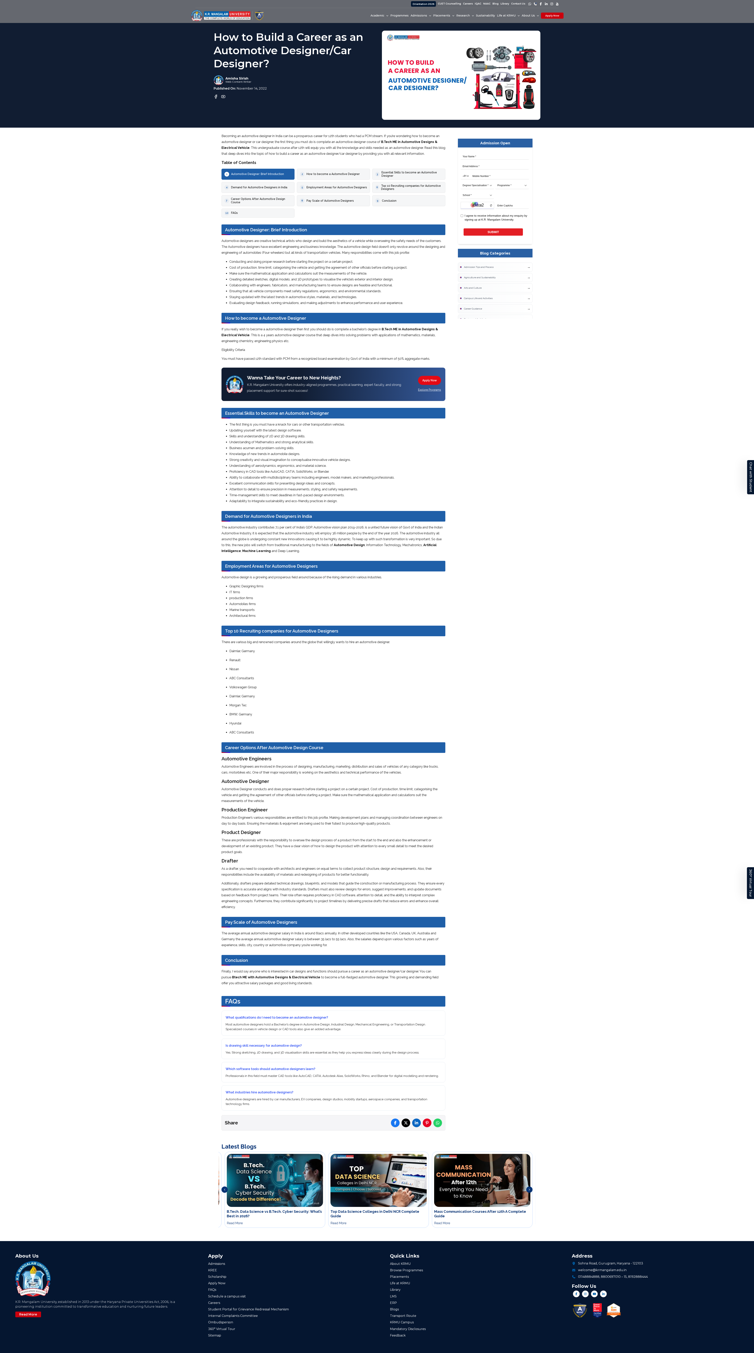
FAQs (212, 1290)
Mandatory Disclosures (408, 1329)
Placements (399, 1277)
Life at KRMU (400, 1283)
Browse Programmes (406, 1270)
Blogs (394, 1309)
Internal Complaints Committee (233, 1316)
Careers (468, 3)
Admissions (216, 1264)
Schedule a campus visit (227, 1296)
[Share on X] (406, 1123)
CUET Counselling (449, 3)
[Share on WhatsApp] (437, 1123)
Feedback (398, 1335)
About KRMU (400, 1264)
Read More (28, 1314)
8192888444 (638, 1277)
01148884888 (588, 1277)
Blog (495, 3)
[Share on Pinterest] (427, 1123)
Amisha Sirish (236, 78)
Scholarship (217, 1277)
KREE (212, 1270)
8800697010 (611, 1277)
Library (505, 3)
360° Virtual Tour (750, 883)
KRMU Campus (402, 1322)
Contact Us (518, 3)
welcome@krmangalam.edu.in (602, 1270)
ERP (393, 1303)
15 (625, 1277)
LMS (393, 1296)
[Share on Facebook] (395, 1123)
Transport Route (403, 1316)
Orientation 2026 (423, 4)
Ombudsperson (220, 1322)
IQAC (478, 3)
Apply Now (552, 15)
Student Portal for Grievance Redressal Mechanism (248, 1309)
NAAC (486, 3)
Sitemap (214, 1335)
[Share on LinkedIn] (416, 1123)
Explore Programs (429, 389)
